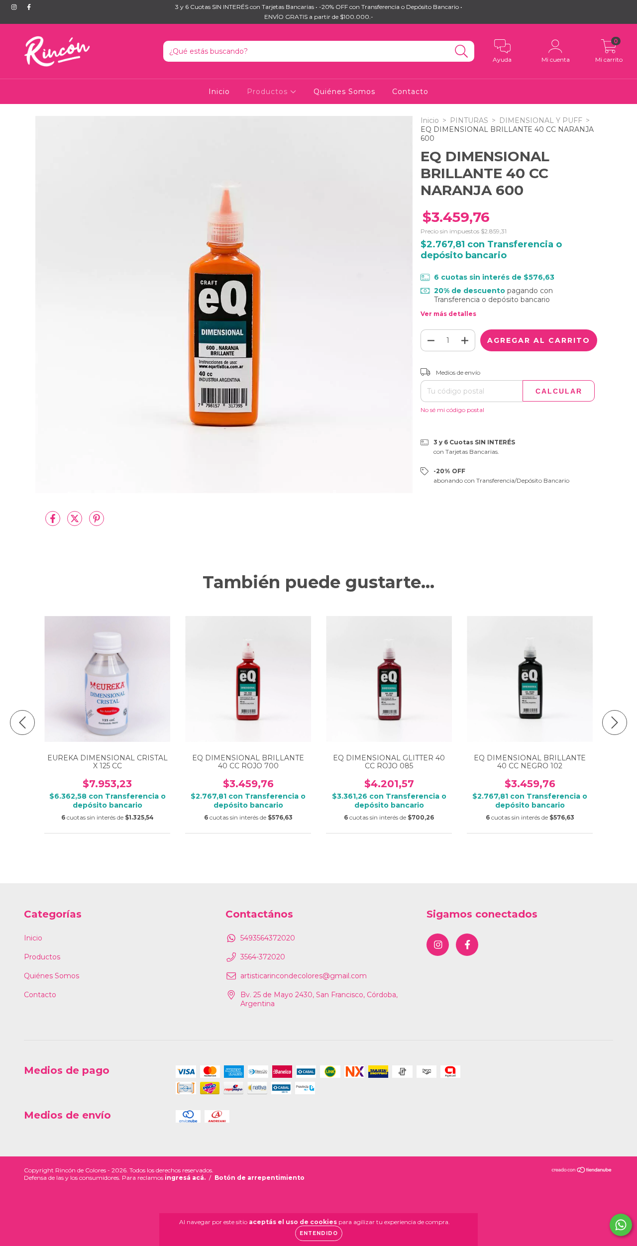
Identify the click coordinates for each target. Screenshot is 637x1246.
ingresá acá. (185, 1177)
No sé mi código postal (452, 410)
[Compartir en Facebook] (53, 522)
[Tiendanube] (582, 1171)
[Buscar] (461, 51)
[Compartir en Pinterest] (96, 522)
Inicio (219, 91)
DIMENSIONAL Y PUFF (540, 120)
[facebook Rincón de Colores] (28, 6)
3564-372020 (262, 956)
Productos (268, 91)
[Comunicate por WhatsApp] (621, 1225)
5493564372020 (267, 938)
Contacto (410, 91)
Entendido (319, 1233)
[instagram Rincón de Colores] (14, 6)
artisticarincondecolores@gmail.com (303, 975)
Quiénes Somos (344, 91)
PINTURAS (469, 120)
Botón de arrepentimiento (259, 1177)
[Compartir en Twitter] (75, 522)
